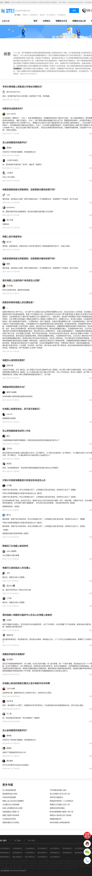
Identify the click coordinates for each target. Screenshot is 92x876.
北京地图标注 (5, 848)
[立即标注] (87, 835)
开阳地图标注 (42, 857)
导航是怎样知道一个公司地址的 (61, 801)
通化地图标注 (42, 853)
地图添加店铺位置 (56, 863)
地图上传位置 (43, 863)
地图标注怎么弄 (79, 21)
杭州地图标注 (55, 848)
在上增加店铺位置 (9, 790)
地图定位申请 (5, 863)
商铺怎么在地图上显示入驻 (60, 804)
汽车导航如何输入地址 (58, 790)
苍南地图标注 (67, 853)
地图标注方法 (61, 21)
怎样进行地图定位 (56, 797)
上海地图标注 (30, 848)
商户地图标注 (51, 15)
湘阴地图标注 (5, 857)
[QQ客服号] (87, 843)
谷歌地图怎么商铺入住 (10, 812)
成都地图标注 (5, 853)
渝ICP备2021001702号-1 (67, 868)
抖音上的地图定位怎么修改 (12, 808)
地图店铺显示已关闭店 (10, 822)
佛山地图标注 (17, 857)
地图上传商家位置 (30, 863)
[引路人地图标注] (7, 10)
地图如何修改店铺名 (57, 808)
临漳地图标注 (17, 853)
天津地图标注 (17, 848)
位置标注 (25, 15)
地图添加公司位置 (71, 863)
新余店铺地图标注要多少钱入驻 (61, 812)
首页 (35, 21)
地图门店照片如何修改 (10, 815)
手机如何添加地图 (9, 797)
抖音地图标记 (33, 15)
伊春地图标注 (55, 853)
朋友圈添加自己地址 (9, 794)
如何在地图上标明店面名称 (60, 822)
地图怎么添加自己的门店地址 (61, 815)
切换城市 (7, 2)
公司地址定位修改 (9, 819)
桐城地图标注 (80, 853)
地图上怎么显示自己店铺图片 (13, 801)
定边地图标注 (55, 857)
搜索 (74, 10)
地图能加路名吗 (55, 819)
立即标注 (46, 21)
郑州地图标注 (67, 848)
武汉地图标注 (80, 848)
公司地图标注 (61, 15)
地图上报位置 (17, 863)
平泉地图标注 (30, 853)
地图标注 (42, 15)
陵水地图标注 (30, 857)
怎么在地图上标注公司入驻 (60, 794)
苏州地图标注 (42, 848)
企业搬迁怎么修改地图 (10, 804)
